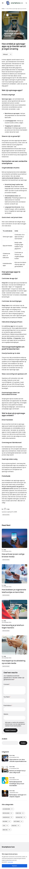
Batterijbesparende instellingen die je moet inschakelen (16, 783)
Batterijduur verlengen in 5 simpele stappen (17, 796)
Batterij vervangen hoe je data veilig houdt (17, 771)
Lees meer (10, 862)
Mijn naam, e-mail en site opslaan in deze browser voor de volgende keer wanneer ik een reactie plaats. (15, 724)
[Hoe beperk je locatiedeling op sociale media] (14, 645)
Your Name (7, 697)
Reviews (6, 821)
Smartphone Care (8, 847)
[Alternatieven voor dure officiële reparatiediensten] (5, 758)
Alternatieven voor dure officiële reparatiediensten (17, 760)
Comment (7, 684)
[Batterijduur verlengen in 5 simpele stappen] (5, 793)
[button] (3, 3)
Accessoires (8, 809)
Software (18, 821)
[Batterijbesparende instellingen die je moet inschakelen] (5, 780)
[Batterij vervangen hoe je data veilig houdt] (5, 769)
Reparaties (20, 817)
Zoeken (4, 739)
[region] (14, 860)
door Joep (12, 755)
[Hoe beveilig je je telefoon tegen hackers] (14, 609)
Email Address (8, 705)
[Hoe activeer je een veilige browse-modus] (14, 538)
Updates (15, 825)
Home (3, 8)
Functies (20, 813)
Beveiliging (6, 514)
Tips (5, 825)
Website (6, 714)
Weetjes (6, 829)
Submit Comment (10, 730)
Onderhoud (7, 817)
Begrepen (14, 865)
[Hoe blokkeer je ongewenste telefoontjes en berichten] (14, 573)
